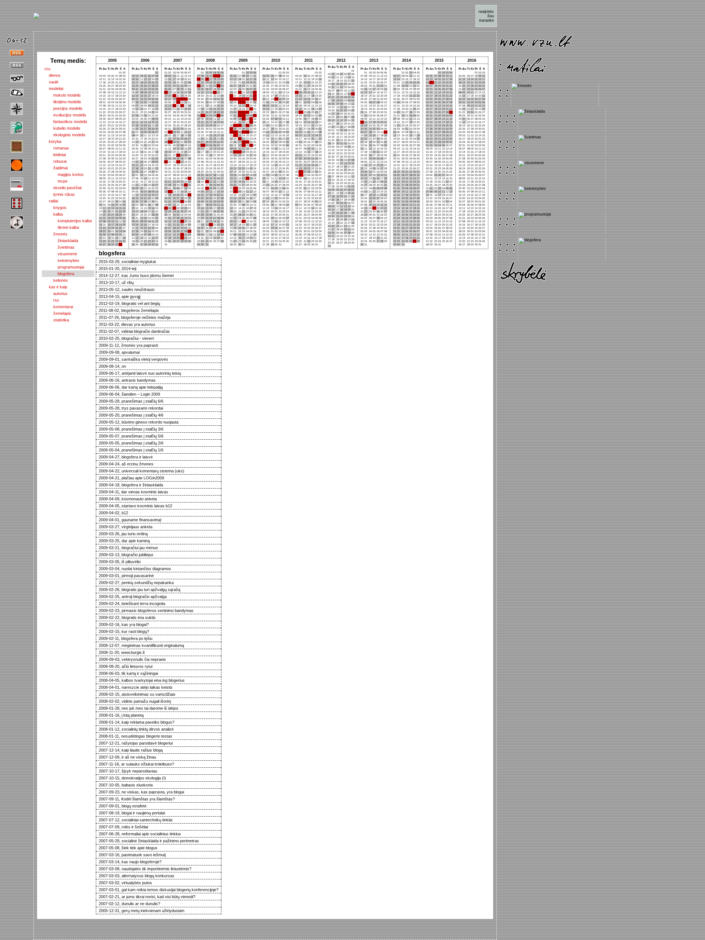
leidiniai (55, 154)
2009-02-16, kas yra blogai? (124, 624)
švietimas (59, 247)
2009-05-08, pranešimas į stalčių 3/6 (131, 429)
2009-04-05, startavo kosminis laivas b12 (135, 506)
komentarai (58, 307)
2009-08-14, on (112, 366)
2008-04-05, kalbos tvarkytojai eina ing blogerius (142, 680)
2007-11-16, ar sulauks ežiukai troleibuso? (136, 764)
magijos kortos (64, 174)
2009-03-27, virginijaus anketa (125, 527)
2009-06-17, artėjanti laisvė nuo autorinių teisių (140, 373)
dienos (52, 75)
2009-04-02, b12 (113, 513)
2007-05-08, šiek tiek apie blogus (128, 848)
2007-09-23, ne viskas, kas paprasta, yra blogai (141, 792)
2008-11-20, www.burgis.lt (122, 652)
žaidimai (56, 168)
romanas (56, 148)
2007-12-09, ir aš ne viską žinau (127, 757)
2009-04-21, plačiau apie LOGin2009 (131, 478)
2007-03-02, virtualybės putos (125, 882)
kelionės (56, 280)
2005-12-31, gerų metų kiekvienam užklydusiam (141, 910)
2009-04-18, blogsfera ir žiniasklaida (131, 485)
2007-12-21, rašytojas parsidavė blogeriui (136, 743)
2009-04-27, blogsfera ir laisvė (126, 457)
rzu (47, 68)
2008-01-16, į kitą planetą (121, 715)
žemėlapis (57, 313)
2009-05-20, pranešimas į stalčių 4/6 (131, 415)
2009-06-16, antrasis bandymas (127, 380)
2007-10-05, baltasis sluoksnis (126, 785)
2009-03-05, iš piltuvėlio (120, 561)
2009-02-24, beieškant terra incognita (132, 603)
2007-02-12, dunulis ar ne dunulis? (129, 903)
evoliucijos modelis (65, 115)
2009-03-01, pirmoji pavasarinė (126, 575)
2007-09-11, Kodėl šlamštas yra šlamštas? (137, 799)
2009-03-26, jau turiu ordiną (123, 534)
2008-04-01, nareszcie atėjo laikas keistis (136, 687)
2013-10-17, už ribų (116, 282)
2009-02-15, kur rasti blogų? (124, 631)
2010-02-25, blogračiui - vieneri (126, 338)
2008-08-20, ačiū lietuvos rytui (125, 666)
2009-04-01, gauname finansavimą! (130, 520)
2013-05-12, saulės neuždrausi (126, 289)
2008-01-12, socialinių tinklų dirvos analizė (136, 729)
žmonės (56, 234)
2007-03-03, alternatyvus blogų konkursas (136, 876)
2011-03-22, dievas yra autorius (127, 324)
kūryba (52, 141)
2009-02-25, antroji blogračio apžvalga (133, 596)
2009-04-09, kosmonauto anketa (128, 499)
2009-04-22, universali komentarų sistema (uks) (141, 471)
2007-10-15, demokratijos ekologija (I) (132, 778)
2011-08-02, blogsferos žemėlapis (129, 310)
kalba (53, 214)
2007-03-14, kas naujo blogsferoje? (130, 862)
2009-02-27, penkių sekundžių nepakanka (136, 582)
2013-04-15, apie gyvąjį (119, 296)
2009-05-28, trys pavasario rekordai (131, 408)
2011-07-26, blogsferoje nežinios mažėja (134, 317)
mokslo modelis (62, 95)
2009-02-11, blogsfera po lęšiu (125, 638)
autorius (56, 293)
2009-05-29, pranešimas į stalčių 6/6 (131, 401)
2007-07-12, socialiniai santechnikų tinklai (135, 820)
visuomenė (60, 254)
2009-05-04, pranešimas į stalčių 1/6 (131, 450)
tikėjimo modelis (62, 102)
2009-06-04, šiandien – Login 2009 (129, 394)
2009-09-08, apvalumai (119, 352)
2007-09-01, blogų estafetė (123, 806)
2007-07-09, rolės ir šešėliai (123, 827)
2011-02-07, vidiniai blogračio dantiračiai (134, 331)
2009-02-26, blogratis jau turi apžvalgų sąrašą (139, 589)
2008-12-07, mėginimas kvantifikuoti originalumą (141, 645)
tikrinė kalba (61, 227)
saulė (51, 82)
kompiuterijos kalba (68, 221)
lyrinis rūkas (59, 194)
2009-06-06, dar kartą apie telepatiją (131, 387)
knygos (55, 207)
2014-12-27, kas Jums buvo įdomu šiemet (136, 275)
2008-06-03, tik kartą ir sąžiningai (128, 673)
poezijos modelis (63, 108)
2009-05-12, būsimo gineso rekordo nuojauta (138, 422)
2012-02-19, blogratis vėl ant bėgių (129, 303)
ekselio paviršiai (63, 188)
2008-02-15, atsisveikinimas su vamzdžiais (137, 694)
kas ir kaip (55, 287)
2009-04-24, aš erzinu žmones (126, 464)
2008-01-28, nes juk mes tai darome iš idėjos (138, 708)
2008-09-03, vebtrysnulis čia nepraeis (132, 659)
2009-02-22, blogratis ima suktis (127, 617)
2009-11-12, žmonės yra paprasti (128, 345)
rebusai (55, 161)
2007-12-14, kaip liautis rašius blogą (131, 750)
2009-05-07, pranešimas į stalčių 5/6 (131, 436)
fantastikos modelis (65, 121)
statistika (56, 320)
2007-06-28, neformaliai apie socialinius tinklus (140, 834)
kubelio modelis (62, 128)
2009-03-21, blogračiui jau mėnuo (128, 547)
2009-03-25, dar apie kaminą (124, 541)
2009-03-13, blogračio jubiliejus (126, 554)
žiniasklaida (61, 240)
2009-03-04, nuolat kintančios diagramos (135, 568)
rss (51, 300)
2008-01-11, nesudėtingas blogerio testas (135, 736)
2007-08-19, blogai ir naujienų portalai (132, 813)
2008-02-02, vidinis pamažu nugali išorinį (135, 701)
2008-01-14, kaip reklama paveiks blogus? (136, 722)
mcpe (56, 181)
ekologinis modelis (65, 135)
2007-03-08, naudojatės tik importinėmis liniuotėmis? (145, 869)
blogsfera (59, 273)
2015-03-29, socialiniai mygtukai (127, 261)
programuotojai (64, 267)
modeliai (53, 88)
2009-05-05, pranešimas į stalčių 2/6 (131, 443)
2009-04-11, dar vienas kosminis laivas (133, 492)
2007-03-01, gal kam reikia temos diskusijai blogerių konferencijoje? (158, 889)
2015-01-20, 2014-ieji (117, 268)
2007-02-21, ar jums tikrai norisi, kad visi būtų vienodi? (147, 896)
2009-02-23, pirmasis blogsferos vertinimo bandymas (146, 610)
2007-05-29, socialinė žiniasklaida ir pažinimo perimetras (149, 841)
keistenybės (61, 260)
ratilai (51, 201)
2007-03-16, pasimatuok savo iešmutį (132, 855)
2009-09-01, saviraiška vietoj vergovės (133, 359)
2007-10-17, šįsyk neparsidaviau (128, 771)
